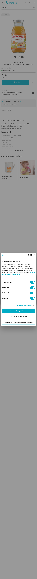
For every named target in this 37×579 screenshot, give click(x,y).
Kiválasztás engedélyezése (18, 316)
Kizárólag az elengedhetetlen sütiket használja (18, 322)
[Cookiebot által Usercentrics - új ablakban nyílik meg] (27, 255)
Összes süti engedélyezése (18, 311)
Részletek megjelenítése (24, 305)
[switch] (32, 287)
